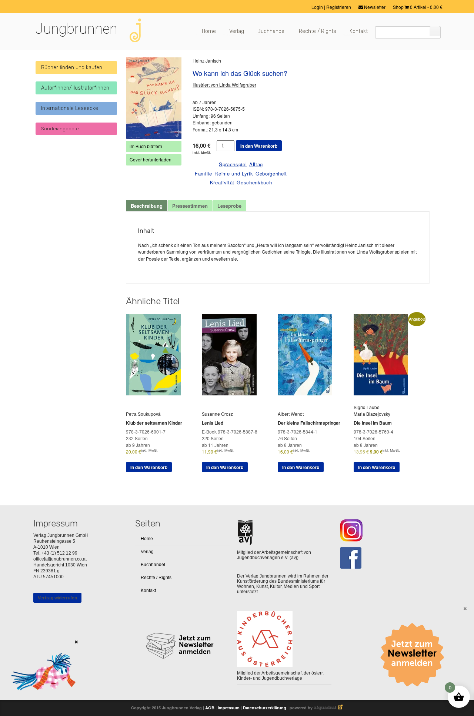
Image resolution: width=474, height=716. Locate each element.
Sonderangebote (60, 128)
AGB (209, 707)
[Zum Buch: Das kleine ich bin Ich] (41, 699)
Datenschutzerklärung (264, 707)
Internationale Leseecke (69, 108)
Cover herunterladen (150, 159)
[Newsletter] (414, 655)
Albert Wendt (291, 414)
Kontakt (359, 31)
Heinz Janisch (207, 60)
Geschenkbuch (254, 182)
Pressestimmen (190, 205)
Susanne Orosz (217, 414)
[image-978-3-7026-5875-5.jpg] (153, 98)
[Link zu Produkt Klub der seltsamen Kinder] (156, 393)
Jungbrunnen (76, 28)
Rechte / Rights (317, 31)
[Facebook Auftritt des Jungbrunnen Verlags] (386, 558)
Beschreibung (147, 205)
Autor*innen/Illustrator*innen (75, 88)
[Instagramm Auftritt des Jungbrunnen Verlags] (386, 530)
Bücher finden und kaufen (71, 67)
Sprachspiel (233, 164)
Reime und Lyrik (233, 173)
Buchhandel (271, 31)
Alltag (256, 164)
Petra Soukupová (143, 414)
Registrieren (338, 7)
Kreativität (222, 182)
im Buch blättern (146, 146)
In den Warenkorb (258, 146)
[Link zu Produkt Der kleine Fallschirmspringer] (308, 393)
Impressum (229, 707)
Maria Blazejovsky (372, 414)
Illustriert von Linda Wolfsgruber (224, 84)
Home (209, 31)
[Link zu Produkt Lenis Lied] (232, 393)
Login (317, 7)
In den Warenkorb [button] (148, 467)
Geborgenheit (271, 173)
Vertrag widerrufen (57, 597)
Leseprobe (229, 205)
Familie (203, 173)
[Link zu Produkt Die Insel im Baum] (383, 393)
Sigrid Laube (367, 407)
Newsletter (374, 7)
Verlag (236, 31)
